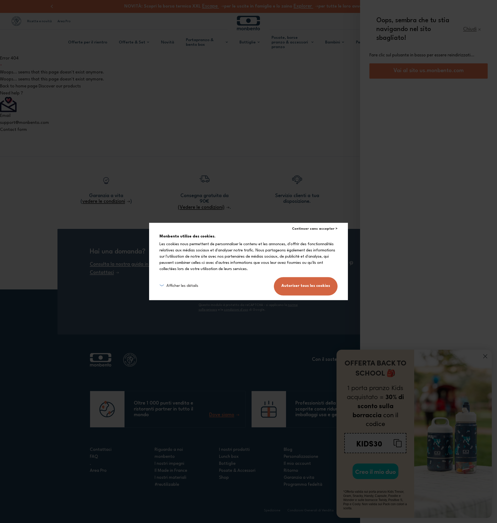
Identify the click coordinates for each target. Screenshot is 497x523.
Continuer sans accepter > (315, 228)
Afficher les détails (182, 286)
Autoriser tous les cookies (305, 286)
